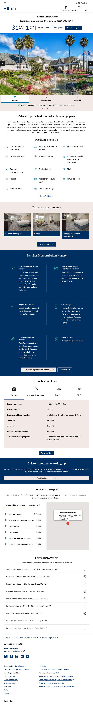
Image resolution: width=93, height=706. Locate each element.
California (21, 638)
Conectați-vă (84, 10)
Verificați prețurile (74, 28)
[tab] (15, 99)
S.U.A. (13, 638)
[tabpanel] (46, 107)
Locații (6, 638)
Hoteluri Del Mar (32, 638)
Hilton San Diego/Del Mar (49, 638)
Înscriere (75, 10)
